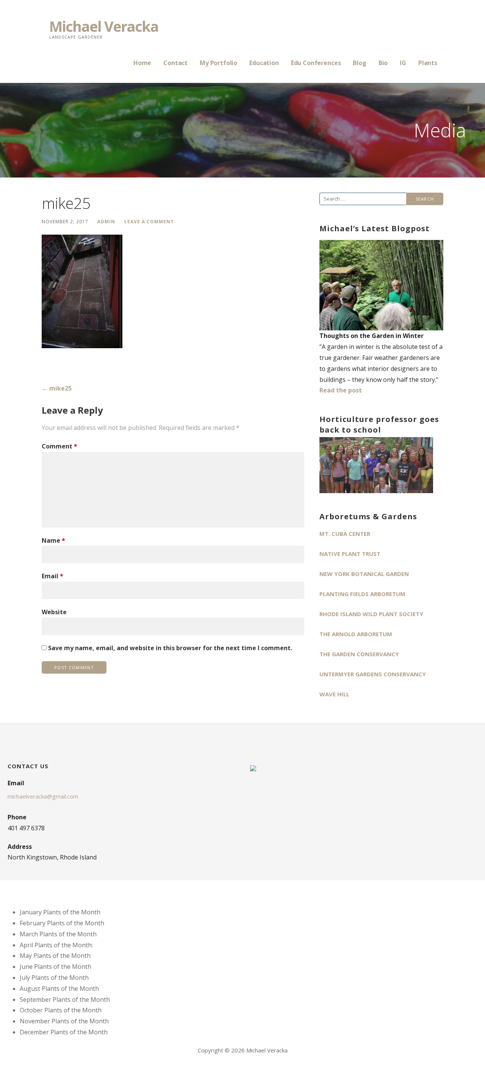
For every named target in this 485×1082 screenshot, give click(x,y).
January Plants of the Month (60, 912)
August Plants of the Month (59, 988)
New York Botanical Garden (364, 574)
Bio (383, 63)
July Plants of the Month (54, 977)
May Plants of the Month (55, 955)
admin (106, 221)
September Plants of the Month (65, 999)
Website (54, 612)
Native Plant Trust (349, 553)
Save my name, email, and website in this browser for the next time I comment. (170, 648)
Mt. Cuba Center (344, 533)
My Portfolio (218, 63)
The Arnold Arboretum (355, 634)
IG (403, 63)
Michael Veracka (103, 26)
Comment (59, 446)
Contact (175, 63)
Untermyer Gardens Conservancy (372, 674)
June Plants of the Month (55, 966)
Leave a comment (149, 221)
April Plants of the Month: (56, 945)
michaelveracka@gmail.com (43, 796)
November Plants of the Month (64, 1021)
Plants (427, 63)
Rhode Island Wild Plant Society (371, 614)
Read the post (340, 390)
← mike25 (57, 388)
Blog (359, 63)
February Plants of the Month (62, 923)
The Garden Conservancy (359, 654)
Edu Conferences (316, 63)
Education (264, 63)
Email (52, 576)
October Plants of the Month (61, 1010)
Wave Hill (334, 694)
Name (53, 540)
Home (142, 63)
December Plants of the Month (64, 1032)
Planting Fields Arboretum (362, 594)
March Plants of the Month (58, 934)
